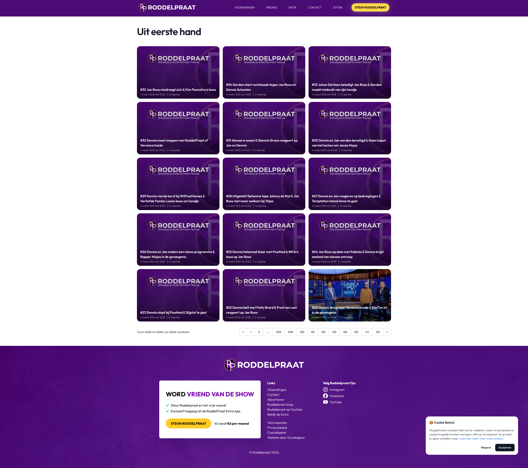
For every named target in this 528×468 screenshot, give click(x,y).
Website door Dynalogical (285, 437)
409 (290, 332)
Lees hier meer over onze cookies (481, 438)
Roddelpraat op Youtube (284, 409)
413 (334, 332)
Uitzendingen (245, 7)
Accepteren (505, 447)
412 (323, 332)
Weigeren (486, 447)
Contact (315, 7)
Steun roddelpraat (188, 423)
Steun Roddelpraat (370, 7)
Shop (292, 7)
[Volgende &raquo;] (387, 332)
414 (345, 332)
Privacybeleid (277, 427)
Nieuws (271, 7)
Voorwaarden (277, 423)
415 (356, 332)
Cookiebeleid (276, 432)
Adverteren (275, 399)
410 (302, 332)
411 (313, 332)
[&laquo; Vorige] (243, 332)
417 (378, 332)
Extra (337, 7)
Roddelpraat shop (280, 404)
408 (278, 332)
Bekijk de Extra (278, 414)
